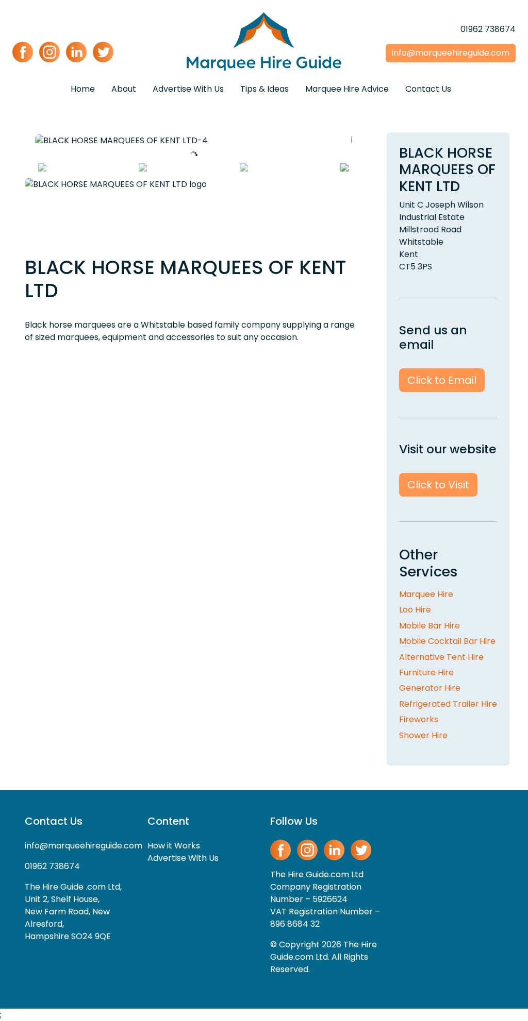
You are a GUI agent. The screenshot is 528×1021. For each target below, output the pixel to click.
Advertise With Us (188, 89)
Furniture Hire (426, 672)
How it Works (173, 846)
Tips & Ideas (264, 89)
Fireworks (418, 719)
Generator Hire (429, 688)
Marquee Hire (426, 594)
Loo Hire (415, 610)
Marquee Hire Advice (347, 89)
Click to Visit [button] (438, 485)
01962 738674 (488, 29)
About (123, 89)
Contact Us (428, 89)
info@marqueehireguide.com (83, 846)
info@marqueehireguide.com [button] (450, 53)
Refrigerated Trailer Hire (448, 704)
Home (83, 89)
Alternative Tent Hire (441, 657)
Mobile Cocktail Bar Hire (447, 641)
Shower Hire (423, 735)
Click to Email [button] (441, 380)
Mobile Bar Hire (429, 626)
